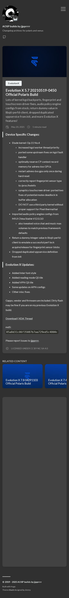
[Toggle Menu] (63, 9)
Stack (11, 590)
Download (11, 318)
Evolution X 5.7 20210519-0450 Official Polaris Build (31, 92)
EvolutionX (13, 83)
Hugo (13, 586)
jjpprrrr (35, 340)
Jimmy (28, 590)
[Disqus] (34, 440)
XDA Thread (26, 318)
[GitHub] (4, 37)
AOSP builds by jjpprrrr (16, 26)
